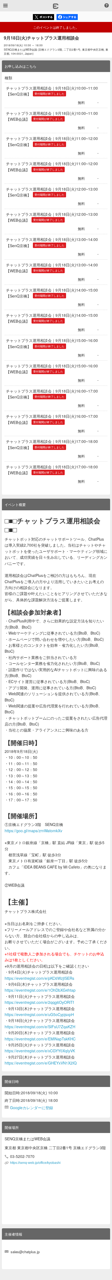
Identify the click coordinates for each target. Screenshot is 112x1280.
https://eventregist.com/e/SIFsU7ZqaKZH (40, 1026)
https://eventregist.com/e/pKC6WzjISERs (39, 978)
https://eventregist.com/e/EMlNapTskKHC (40, 1038)
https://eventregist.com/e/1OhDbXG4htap (40, 990)
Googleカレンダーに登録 (31, 1107)
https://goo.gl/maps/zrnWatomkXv (33, 830)
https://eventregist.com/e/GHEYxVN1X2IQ (41, 1063)
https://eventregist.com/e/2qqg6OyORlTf (39, 1002)
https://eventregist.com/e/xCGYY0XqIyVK (40, 1050)
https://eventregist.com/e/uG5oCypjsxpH (39, 1014)
